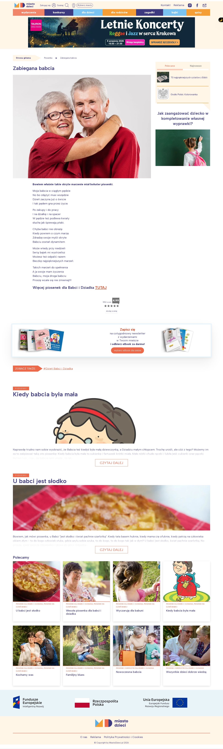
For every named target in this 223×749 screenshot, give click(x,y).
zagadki (149, 12)
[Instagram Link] (190, 5)
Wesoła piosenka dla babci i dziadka (83, 612)
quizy (198, 12)
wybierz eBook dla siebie (127, 350)
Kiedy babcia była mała (180, 610)
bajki (175, 12)
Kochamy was (24, 674)
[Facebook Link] (197, 5)
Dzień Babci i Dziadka (59, 368)
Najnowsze (196, 66)
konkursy (59, 12)
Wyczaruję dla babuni (129, 610)
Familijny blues (75, 674)
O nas (83, 737)
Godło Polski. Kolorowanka (184, 94)
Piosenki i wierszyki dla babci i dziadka (135, 668)
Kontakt (166, 5)
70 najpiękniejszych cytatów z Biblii (189, 77)
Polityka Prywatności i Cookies (123, 737)
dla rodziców (119, 12)
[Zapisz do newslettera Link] (204, 5)
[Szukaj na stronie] (63, 5)
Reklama (179, 5)
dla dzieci (88, 12)
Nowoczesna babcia (128, 672)
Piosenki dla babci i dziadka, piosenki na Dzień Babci (35, 605)
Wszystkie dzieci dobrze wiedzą (186, 672)
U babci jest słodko (28, 610)
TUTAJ (101, 287)
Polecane (170, 66)
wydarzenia (28, 12)
